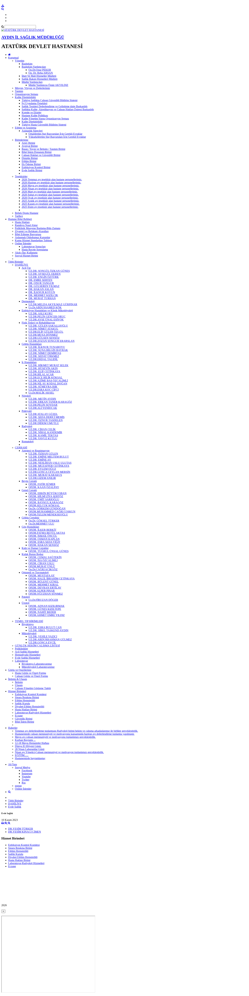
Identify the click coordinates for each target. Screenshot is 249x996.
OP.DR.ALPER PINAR (41, 590)
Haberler (12, 727)
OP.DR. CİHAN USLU (41, 563)
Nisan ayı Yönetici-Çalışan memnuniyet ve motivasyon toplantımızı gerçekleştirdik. (59, 752)
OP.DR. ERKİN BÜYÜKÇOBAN (47, 493)
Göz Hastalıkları (30, 526)
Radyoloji (27, 426)
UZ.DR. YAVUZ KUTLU (42, 438)
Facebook (27, 770)
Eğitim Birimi (29, 161)
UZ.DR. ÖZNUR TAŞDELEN (45, 420)
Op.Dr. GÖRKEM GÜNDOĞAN (47, 508)
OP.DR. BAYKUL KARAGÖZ (45, 502)
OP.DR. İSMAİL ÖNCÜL (42, 535)
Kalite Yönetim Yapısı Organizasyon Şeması (45, 118)
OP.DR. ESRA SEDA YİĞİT (44, 542)
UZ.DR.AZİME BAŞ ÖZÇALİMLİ (48, 380)
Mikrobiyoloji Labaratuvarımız (38, 666)
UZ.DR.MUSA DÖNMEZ (43, 334)
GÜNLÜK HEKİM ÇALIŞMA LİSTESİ (37, 645)
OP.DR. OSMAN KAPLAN (44, 539)
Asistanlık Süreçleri (32, 130)
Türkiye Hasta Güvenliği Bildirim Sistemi (44, 124)
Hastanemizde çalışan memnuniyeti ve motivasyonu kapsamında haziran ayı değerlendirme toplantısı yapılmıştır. (74, 733)
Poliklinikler (21, 648)
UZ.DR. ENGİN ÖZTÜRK (43, 277)
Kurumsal (13, 57)
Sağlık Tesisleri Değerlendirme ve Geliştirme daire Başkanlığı (54, 106)
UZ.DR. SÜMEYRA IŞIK (42, 386)
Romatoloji (28, 441)
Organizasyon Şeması (26, 94)
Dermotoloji (28, 301)
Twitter (25, 779)
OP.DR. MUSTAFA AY (41, 575)
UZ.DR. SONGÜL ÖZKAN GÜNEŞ (49, 270)
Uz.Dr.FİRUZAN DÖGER (43, 599)
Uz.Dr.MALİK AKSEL (41, 392)
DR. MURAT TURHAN (42, 298)
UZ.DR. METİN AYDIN (42, 398)
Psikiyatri (27, 411)
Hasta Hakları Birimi (26, 709)
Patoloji (26, 596)
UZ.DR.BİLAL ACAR (41, 374)
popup (18, 785)
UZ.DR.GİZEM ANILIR (42, 478)
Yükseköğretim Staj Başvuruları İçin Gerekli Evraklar (57, 136)
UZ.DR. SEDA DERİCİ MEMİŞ (46, 417)
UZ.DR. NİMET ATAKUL (43, 328)
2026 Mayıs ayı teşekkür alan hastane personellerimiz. (50, 185)
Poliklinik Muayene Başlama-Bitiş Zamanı (37, 228)
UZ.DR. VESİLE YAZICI (42, 636)
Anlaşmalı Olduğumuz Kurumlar (32, 237)
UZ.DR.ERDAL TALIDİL (43, 359)
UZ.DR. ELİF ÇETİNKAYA (44, 371)
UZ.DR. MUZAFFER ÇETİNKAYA (48, 465)
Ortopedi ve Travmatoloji (35, 572)
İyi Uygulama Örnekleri (34, 103)
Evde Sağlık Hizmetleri (27, 657)
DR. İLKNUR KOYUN (41, 292)
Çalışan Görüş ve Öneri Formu (31, 676)
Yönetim (19, 60)
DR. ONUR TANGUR (41, 283)
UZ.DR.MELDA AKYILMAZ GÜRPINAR (52, 304)
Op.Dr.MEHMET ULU (41, 523)
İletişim (19, 682)
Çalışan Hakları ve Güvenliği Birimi (41, 155)
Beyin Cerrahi (29, 481)
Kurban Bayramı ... (25, 740)
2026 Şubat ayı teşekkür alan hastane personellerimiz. (50, 194)
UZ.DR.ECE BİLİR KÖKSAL (45, 377)
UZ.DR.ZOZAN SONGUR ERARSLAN (51, 341)
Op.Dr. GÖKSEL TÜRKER (43, 520)
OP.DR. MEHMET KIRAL (43, 584)
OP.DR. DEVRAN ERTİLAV (44, 587)
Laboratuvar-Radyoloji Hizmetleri (33, 712)
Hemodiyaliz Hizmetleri (27, 654)
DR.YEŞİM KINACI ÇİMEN (24, 831)
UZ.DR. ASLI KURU (40, 313)
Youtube (26, 776)
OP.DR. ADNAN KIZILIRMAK (46, 606)
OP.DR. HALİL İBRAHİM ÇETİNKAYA (51, 578)
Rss (24, 782)
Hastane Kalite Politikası (35, 115)
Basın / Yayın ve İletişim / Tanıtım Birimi (43, 149)
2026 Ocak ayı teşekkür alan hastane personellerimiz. (50, 197)
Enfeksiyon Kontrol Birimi (36, 167)
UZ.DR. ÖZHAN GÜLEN (43, 453)
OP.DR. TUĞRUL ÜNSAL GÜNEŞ (48, 551)
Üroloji (25, 602)
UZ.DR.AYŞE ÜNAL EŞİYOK (46, 319)
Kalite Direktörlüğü (25, 97)
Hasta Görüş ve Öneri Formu (30, 673)
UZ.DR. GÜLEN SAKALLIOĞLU (48, 325)
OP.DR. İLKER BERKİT (42, 529)
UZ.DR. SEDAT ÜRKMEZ (43, 356)
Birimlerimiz (21, 139)
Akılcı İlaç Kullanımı (26, 252)
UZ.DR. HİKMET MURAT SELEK (48, 365)
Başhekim (27, 63)
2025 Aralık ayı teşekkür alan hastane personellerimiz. (50, 200)
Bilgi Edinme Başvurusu (28, 234)
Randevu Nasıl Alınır (26, 225)
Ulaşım (19, 685)
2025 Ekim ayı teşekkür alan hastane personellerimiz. (50, 206)
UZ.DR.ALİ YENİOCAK (42, 408)
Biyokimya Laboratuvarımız (37, 663)
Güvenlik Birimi (23, 718)
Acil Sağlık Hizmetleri (27, 651)
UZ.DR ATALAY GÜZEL (43, 414)
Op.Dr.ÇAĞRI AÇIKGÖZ (43, 569)
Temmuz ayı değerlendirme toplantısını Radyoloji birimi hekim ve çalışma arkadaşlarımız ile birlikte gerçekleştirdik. (76, 730)
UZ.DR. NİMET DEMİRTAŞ (44, 353)
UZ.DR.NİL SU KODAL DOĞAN (47, 383)
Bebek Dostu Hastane (26, 213)
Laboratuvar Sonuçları (34, 246)
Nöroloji (26, 395)
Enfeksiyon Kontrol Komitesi (30, 694)
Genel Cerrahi (29, 490)
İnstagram (27, 773)
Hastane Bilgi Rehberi (20, 219)
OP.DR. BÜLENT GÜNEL (43, 581)
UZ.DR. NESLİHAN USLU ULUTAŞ (49, 462)
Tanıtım (19, 91)
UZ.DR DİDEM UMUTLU (43, 423)
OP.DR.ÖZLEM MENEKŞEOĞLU (48, 514)
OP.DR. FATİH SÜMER (41, 484)
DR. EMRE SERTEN (40, 280)
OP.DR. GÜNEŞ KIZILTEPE (44, 609)
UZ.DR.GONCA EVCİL (42, 642)
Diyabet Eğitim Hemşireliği (29, 706)
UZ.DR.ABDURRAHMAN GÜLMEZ (50, 639)
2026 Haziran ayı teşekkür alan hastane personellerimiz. (51, 182)
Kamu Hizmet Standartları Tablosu (33, 240)
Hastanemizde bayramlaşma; (30, 758)
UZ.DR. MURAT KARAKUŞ (45, 475)
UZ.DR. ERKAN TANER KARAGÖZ (50, 401)
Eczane (19, 715)
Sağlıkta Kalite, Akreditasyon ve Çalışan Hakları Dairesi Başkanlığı (58, 109)
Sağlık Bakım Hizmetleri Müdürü (39, 79)
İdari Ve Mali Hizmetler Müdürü (39, 75)
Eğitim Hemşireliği (25, 700)
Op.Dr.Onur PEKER (39, 69)
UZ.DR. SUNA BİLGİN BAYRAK (48, 350)
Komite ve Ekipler (31, 112)
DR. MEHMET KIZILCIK (43, 295)
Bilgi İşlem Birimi (24, 721)
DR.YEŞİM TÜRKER (20, 828)
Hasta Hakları (22, 222)
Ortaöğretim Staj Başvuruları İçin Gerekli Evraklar (55, 133)
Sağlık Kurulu (22, 703)
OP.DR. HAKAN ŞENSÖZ (43, 545)
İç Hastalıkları (29, 362)
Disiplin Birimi (30, 158)
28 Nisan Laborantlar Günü (29, 749)
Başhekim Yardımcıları (34, 66)
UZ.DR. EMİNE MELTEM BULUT (48, 456)
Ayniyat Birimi (30, 146)
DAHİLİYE (21, 264)
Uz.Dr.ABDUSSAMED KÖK (45, 307)
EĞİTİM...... (21, 755)
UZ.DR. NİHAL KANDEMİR (45, 432)
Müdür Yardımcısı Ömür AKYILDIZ (48, 85)
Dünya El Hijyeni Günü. (28, 746)
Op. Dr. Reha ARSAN (40, 72)
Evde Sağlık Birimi (32, 170)
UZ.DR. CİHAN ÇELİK (42, 429)
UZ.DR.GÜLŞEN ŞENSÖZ (44, 337)
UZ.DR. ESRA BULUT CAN (45, 627)
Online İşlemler (23, 243)
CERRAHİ (21, 447)
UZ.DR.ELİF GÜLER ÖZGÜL (45, 331)
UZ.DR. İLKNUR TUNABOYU (46, 347)
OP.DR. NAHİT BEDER (42, 612)
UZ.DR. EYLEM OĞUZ (42, 468)
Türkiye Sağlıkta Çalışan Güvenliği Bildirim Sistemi (49, 100)
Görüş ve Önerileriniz (19, 670)
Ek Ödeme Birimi (31, 164)
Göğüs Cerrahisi (30, 517)
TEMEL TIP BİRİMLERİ (29, 621)
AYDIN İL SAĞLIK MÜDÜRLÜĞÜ (32, 37)
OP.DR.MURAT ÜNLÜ (41, 566)
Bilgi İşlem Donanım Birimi (36, 152)
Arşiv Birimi (28, 142)
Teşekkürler (21, 176)
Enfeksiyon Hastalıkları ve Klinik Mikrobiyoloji (47, 310)
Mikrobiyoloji (29, 633)
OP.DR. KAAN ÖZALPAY (43, 487)
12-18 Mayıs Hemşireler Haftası (32, 743)
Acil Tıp (26, 267)
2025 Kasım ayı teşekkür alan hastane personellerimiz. (51, 203)
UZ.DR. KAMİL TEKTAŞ (43, 435)
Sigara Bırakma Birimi (27, 697)
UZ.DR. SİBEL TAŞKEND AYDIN (48, 630)
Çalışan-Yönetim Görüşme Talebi (33, 688)
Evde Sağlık (14, 806)
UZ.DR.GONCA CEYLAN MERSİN (49, 471)
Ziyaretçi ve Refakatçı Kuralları (32, 231)
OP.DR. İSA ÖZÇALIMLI (43, 560)
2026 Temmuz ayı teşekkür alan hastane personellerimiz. (52, 179)
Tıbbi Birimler (15, 261)
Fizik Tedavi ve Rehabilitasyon (38, 322)
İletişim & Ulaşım (17, 679)
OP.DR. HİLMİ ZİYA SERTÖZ (45, 496)
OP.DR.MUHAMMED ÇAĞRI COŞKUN (51, 511)
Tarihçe (19, 216)
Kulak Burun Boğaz (32, 554)
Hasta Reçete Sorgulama (35, 249)
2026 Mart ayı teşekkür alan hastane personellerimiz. (50, 191)
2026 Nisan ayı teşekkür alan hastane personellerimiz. (50, 188)
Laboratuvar (21, 660)
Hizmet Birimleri (17, 691)
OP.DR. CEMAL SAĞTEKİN (45, 557)
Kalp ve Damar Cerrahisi (35, 548)
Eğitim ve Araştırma (25, 127)
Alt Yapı (12, 764)
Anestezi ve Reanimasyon (35, 450)
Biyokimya (28, 624)
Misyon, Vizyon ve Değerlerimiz (32, 88)
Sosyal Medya (22, 767)
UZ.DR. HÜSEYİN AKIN (43, 368)
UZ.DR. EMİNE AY (39, 459)
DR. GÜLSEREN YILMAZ (43, 286)
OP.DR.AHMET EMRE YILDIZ (46, 615)
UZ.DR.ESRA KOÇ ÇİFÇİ (43, 389)
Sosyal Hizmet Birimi (26, 255)
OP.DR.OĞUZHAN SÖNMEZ (45, 593)
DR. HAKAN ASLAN (41, 289)
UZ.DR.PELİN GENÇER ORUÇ (47, 316)
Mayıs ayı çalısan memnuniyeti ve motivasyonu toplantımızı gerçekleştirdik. (55, 737)
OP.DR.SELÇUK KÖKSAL (44, 505)
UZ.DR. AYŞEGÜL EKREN (44, 273)
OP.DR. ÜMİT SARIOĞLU (43, 499)
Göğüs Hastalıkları (32, 344)
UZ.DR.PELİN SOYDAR (42, 404)
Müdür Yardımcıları (32, 82)
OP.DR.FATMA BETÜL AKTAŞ (46, 532)
